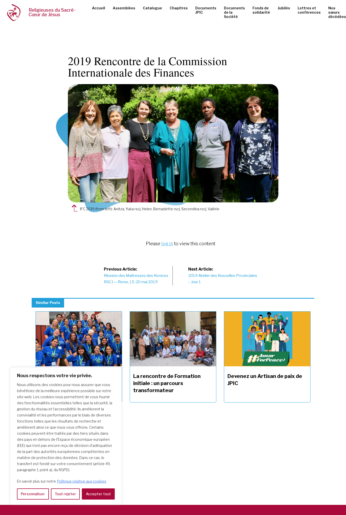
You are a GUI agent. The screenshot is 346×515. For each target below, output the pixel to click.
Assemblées (124, 8)
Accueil (98, 8)
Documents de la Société (234, 12)
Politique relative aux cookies (81, 481)
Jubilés (284, 8)
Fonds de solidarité (261, 10)
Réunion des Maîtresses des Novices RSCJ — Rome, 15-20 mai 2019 (136, 275)
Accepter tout (98, 494)
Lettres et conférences (309, 10)
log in (167, 243)
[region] (66, 436)
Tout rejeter (65, 494)
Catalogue (152, 8)
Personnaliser (33, 494)
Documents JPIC (205, 10)
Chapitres (179, 8)
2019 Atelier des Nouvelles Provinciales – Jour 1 (222, 275)
